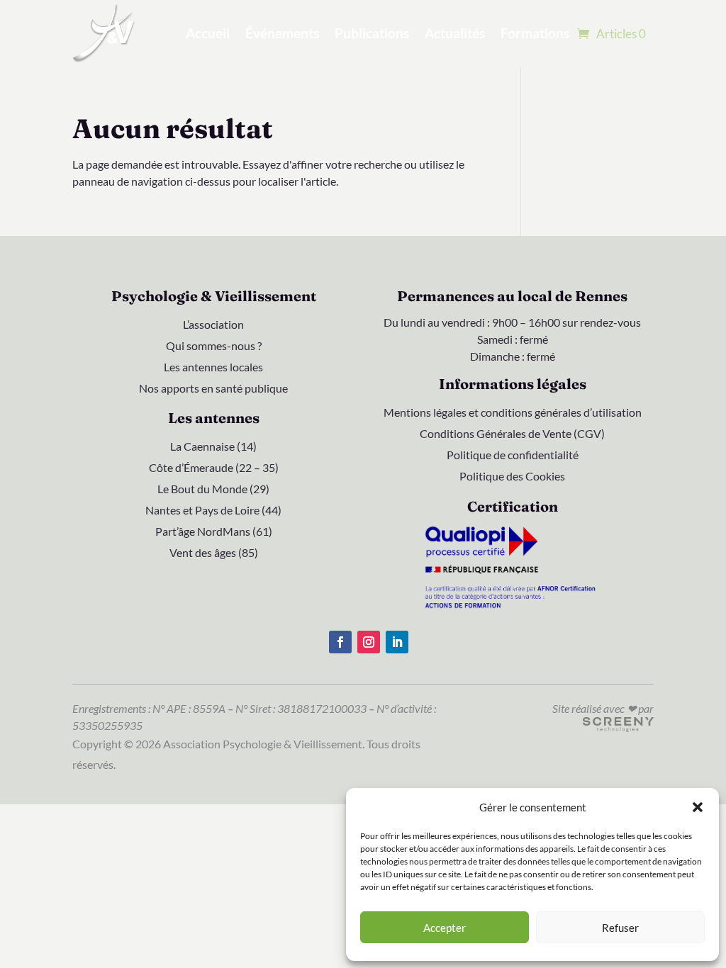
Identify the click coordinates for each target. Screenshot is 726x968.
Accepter (444, 927)
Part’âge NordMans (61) (213, 532)
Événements (282, 33)
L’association (213, 325)
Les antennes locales (213, 367)
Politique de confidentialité (513, 455)
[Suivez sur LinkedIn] (397, 642)
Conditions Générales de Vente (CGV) (512, 434)
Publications (372, 33)
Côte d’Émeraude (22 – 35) (214, 468)
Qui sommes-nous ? (214, 346)
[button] (698, 807)
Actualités (455, 33)
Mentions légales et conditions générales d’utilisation (513, 413)
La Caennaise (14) (213, 447)
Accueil (208, 33)
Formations (535, 33)
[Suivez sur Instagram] (368, 642)
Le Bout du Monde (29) (213, 489)
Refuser (620, 927)
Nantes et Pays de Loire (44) (213, 511)
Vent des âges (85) (213, 553)
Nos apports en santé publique (213, 389)
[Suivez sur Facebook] (340, 642)
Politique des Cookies (512, 477)
